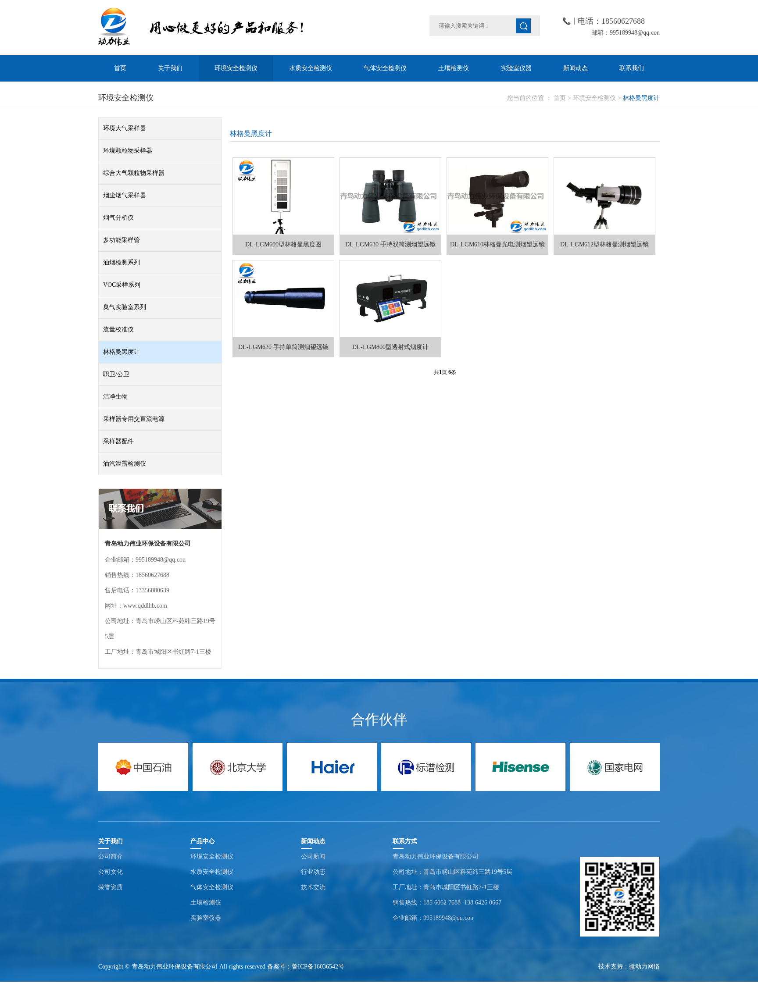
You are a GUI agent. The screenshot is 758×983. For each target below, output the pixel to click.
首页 (120, 68)
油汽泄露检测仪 (124, 463)
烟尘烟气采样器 (124, 195)
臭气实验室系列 (124, 307)
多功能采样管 (121, 240)
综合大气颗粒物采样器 (133, 173)
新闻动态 (575, 68)
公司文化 (110, 872)
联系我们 (631, 68)
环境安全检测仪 (236, 68)
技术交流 (313, 887)
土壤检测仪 (453, 68)
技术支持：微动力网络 (629, 966)
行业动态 (313, 872)
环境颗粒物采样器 (127, 150)
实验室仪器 (516, 68)
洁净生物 (115, 396)
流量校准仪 (118, 329)
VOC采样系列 (121, 284)
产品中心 (202, 841)
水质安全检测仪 (310, 68)
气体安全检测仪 (385, 68)
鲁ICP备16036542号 (318, 966)
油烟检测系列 (121, 262)
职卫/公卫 (116, 374)
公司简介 (110, 856)
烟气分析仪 (118, 217)
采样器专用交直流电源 (133, 419)
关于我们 (170, 68)
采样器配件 (118, 441)
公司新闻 (313, 856)
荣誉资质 (110, 887)
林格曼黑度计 (641, 98)
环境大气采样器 (124, 128)
